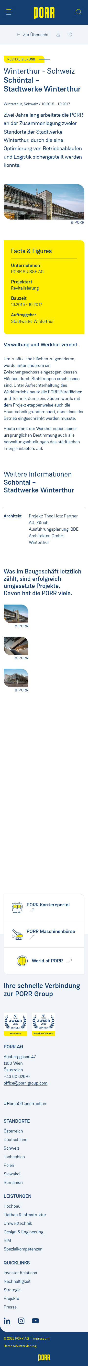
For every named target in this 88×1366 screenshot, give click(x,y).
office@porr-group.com (25, 1083)
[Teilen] (70, 35)
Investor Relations (20, 1272)
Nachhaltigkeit (17, 1281)
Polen (9, 1165)
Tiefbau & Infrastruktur (25, 1214)
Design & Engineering (23, 1232)
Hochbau (12, 1206)
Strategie (12, 1290)
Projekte (11, 1298)
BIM (7, 1240)
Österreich (13, 1131)
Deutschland (16, 1139)
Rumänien (13, 1182)
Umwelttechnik (18, 1223)
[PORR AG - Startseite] (44, 12)
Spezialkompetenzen (23, 1249)
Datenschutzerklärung (20, 1346)
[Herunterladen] (58, 35)
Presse (10, 1307)
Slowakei (12, 1174)
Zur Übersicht (35, 34)
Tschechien (14, 1156)
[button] (9, 12)
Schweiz (11, 1148)
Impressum (41, 1338)
